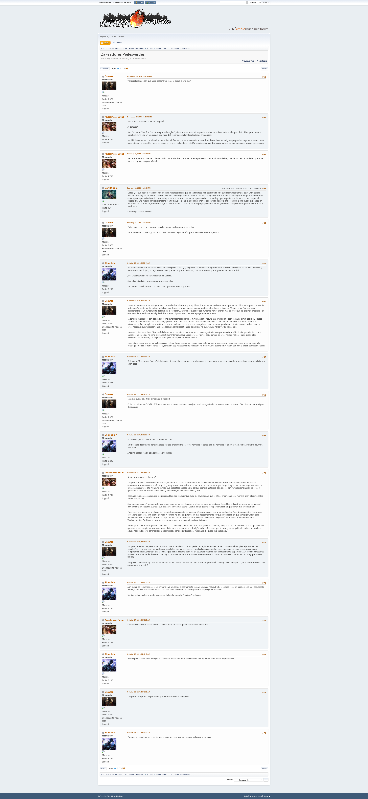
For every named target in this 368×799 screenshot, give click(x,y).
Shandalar (111, 263)
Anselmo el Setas (114, 116)
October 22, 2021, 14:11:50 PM (138, 394)
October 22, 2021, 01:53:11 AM (138, 263)
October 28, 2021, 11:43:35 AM (138, 692)
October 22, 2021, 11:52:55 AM (138, 301)
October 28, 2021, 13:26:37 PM (138, 732)
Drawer (109, 76)
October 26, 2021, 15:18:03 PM (138, 472)
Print (264, 68)
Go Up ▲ (266, 796)
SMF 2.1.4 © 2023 (104, 796)
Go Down (104, 68)
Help (246, 796)
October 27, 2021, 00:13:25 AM (138, 620)
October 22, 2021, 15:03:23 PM (138, 435)
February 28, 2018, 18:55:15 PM (139, 222)
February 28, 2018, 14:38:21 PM (139, 188)
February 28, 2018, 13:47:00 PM (139, 154)
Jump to (230, 779)
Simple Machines (117, 796)
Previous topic (248, 61)
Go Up (103, 768)
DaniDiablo (111, 187)
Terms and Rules (256, 796)
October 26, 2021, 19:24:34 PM (138, 542)
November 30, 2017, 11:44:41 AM (139, 117)
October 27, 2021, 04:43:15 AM (138, 654)
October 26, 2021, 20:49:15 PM (138, 582)
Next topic (262, 61)
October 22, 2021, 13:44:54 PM (138, 356)
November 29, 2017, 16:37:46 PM (139, 76)
